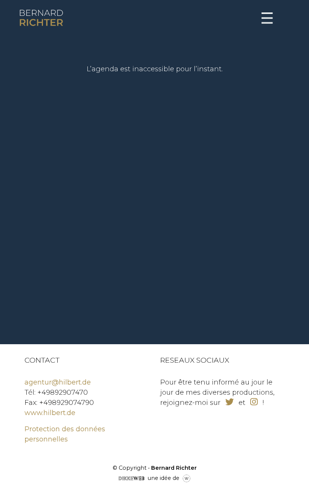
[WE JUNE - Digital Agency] (186, 478)
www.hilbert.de (49, 413)
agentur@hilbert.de (57, 382)
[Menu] (267, 18)
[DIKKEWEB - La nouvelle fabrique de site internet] (131, 478)
